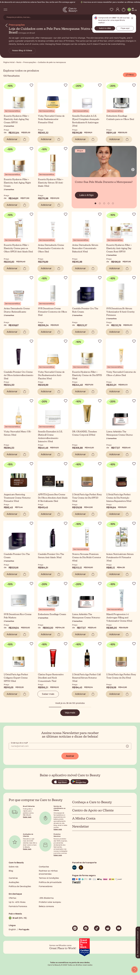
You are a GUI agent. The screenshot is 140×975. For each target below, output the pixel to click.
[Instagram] (75, 928)
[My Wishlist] (111, 9)
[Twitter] (107, 928)
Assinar (70, 756)
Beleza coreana (46, 906)
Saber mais (48, 694)
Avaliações (14, 882)
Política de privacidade (50, 882)
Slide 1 (99, 203)
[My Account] (117, 9)
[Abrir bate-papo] (134, 969)
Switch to (105, 28)
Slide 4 (113, 203)
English (12, 929)
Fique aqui (125, 28)
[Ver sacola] (123, 9)
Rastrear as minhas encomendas (48, 872)
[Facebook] (86, 928)
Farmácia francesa (18, 906)
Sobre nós (13, 866)
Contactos (44, 866)
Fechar (132, 18)
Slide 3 (108, 203)
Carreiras (13, 878)
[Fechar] (138, 928)
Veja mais (70, 712)
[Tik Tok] (97, 928)
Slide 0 (95, 203)
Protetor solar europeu (50, 902)
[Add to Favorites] (31, 85)
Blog (11, 870)
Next (133, 169)
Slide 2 (104, 203)
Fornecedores (45, 886)
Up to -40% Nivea (17, 902)
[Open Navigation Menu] (5, 9)
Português (24, 929)
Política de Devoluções (20, 886)
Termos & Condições (49, 878)
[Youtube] (118, 928)
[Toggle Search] (11, 9)
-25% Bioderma (46, 898)
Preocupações (17, 25)
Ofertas (12, 898)
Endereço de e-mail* (19, 743)
